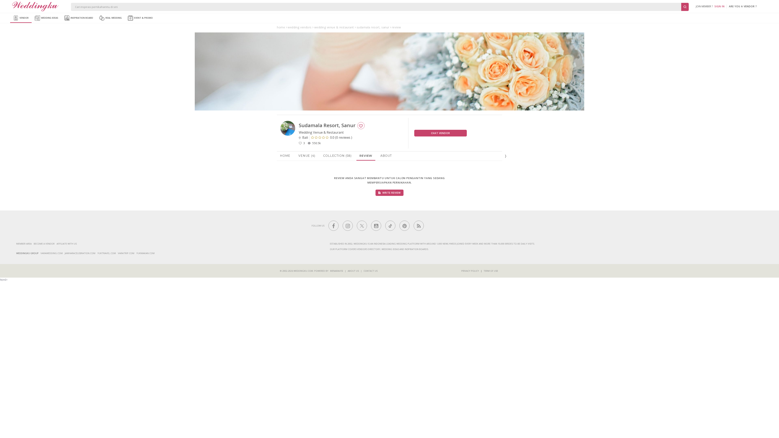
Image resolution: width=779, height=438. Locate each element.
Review (365, 156)
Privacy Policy (470, 270)
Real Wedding (113, 17)
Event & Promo (143, 17)
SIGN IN (719, 6)
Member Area (24, 243)
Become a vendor (44, 243)
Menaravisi (336, 270)
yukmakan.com (145, 253)
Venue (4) (306, 156)
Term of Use (491, 270)
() (341, 137)
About (386, 156)
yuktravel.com (106, 253)
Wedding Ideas (49, 17)
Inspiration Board (81, 17)
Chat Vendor (440, 133)
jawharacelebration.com (80, 253)
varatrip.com (126, 253)
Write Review (391, 192)
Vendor (24, 17)
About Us (353, 270)
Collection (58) (337, 156)
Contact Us (371, 270)
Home (285, 156)
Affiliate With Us (67, 243)
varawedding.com (52, 253)
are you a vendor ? (743, 6)
